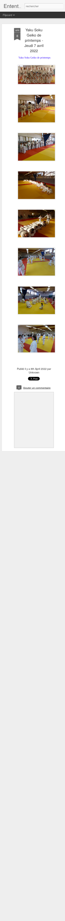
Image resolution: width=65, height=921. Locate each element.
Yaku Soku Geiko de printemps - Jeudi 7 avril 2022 (34, 40)
